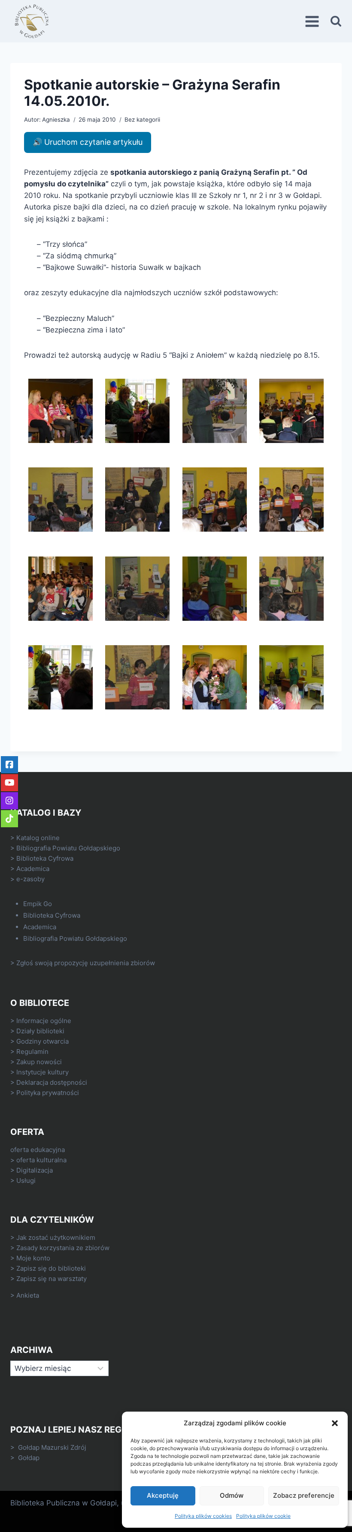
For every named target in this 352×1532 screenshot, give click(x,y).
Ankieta (27, 1295)
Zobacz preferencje (303, 1495)
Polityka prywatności (47, 1093)
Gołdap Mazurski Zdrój (52, 1447)
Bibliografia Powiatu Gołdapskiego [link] (68, 848)
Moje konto (33, 1258)
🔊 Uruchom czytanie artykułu (88, 142)
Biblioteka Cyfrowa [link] (44, 858)
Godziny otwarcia (42, 1041)
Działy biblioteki (40, 1031)
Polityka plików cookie (263, 1516)
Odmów (231, 1495)
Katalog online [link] (38, 838)
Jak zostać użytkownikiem (55, 1237)
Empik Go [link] (37, 904)
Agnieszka (56, 119)
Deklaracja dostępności (51, 1082)
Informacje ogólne (43, 1021)
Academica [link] (32, 869)
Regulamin (32, 1051)
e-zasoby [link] (30, 879)
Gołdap (28, 1458)
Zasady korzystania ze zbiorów (62, 1248)
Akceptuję (163, 1495)
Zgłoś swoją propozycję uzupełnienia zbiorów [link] (85, 963)
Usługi (26, 1180)
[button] (335, 1423)
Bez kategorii (142, 119)
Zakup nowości (39, 1062)
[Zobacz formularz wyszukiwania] (336, 21)
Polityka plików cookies (203, 1516)
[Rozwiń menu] (313, 21)
